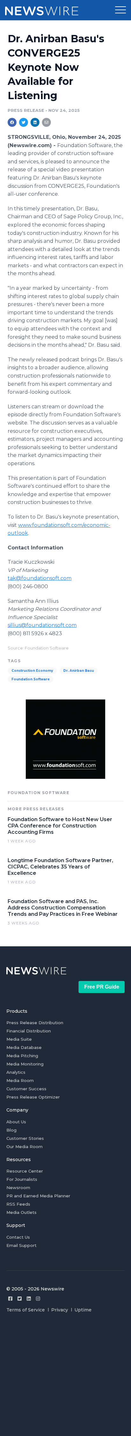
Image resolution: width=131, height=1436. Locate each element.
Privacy (59, 1310)
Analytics (15, 1072)
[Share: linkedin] (35, 122)
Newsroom (18, 1187)
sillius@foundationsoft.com (42, 625)
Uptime (83, 1310)
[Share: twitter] (23, 122)
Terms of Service (25, 1310)
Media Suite (19, 1039)
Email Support (21, 1245)
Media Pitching (22, 1055)
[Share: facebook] (12, 122)
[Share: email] (46, 122)
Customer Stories (25, 1138)
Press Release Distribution (34, 1022)
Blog (11, 1130)
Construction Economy (32, 671)
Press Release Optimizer (33, 1096)
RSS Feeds (18, 1204)
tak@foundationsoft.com (40, 578)
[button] (120, 10)
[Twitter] (19, 1298)
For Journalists (21, 1179)
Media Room (20, 1080)
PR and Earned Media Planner (38, 1195)
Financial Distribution (28, 1030)
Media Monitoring (25, 1063)
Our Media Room (24, 1146)
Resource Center (24, 1171)
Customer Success (26, 1088)
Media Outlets (21, 1212)
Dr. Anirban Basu (78, 671)
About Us (16, 1121)
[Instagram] (38, 1298)
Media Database (24, 1047)
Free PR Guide (101, 987)
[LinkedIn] (29, 1298)
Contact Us (18, 1237)
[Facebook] (10, 1298)
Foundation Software (30, 679)
